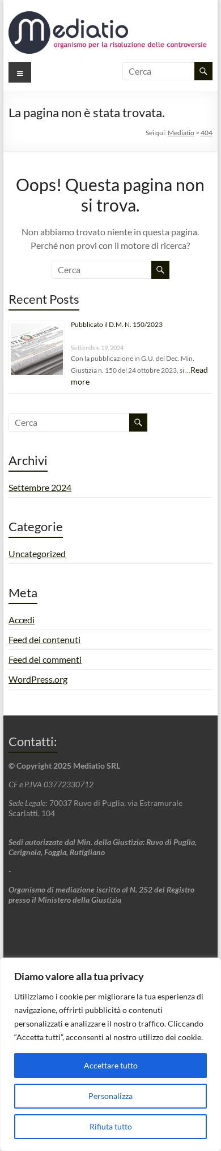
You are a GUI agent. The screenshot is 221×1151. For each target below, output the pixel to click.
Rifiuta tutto (111, 1126)
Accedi (21, 619)
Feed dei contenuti (44, 639)
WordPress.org (37, 679)
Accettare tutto (111, 1065)
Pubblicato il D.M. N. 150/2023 (117, 324)
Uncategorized (37, 553)
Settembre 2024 (39, 487)
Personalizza (110, 1096)
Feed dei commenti (45, 659)
